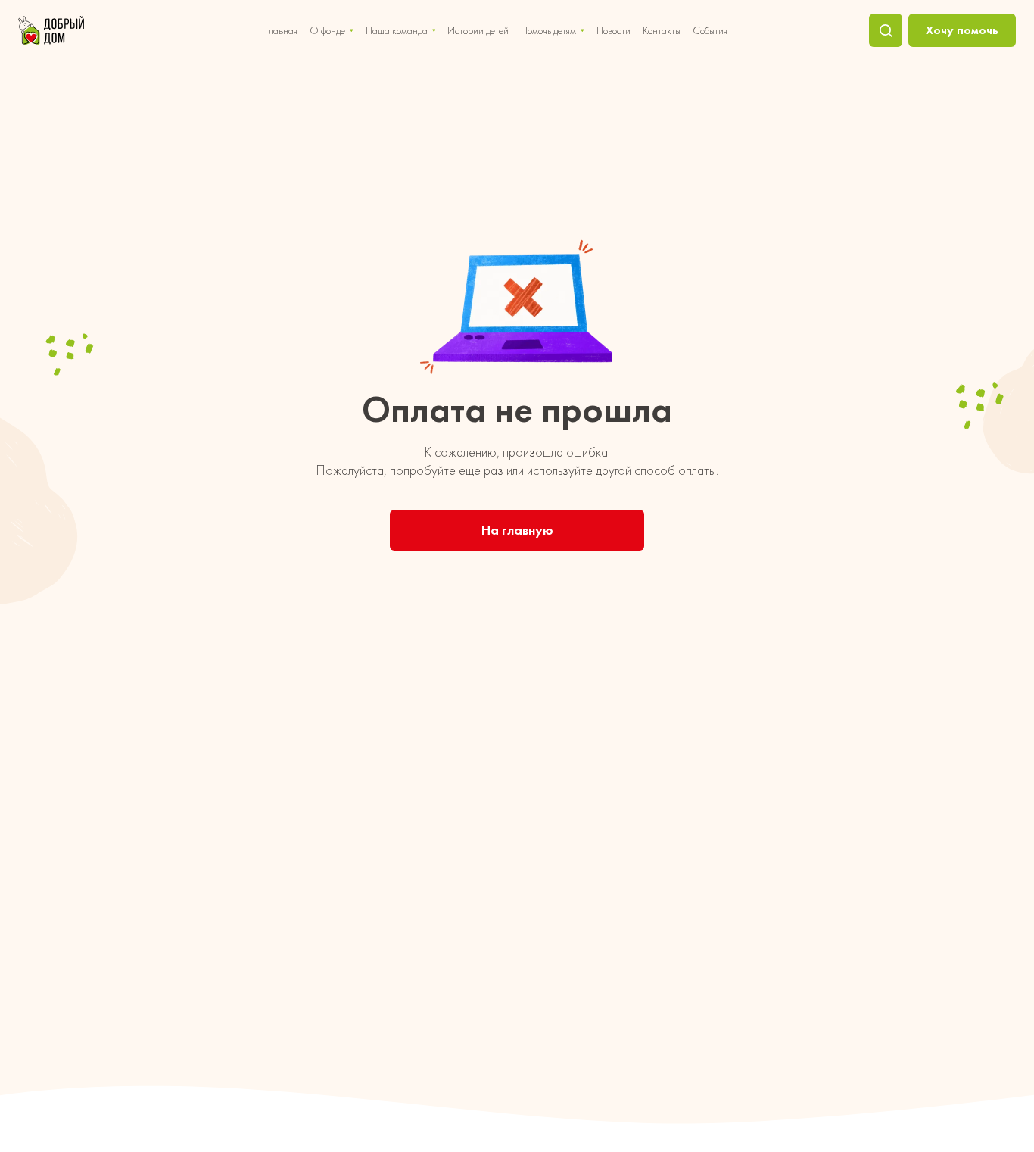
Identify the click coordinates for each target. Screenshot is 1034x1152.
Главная (281, 30)
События (710, 30)
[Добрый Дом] (51, 30)
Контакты (662, 30)
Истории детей (478, 30)
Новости (613, 30)
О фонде (327, 30)
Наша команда (397, 30)
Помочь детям (548, 30)
